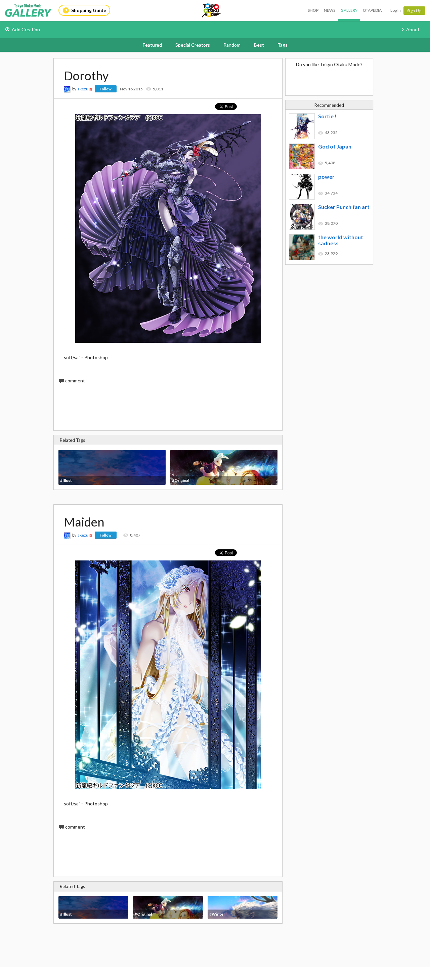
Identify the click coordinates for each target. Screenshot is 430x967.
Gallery (349, 10)
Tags (282, 45)
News (329, 10)
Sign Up (414, 10)
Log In (395, 10)
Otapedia (372, 10)
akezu (83, 88)
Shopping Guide (88, 10)
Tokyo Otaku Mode (212, 10)
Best (259, 45)
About (413, 29)
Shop (313, 10)
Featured (152, 45)
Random (232, 45)
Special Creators (192, 45)
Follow (106, 89)
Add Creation (26, 29)
